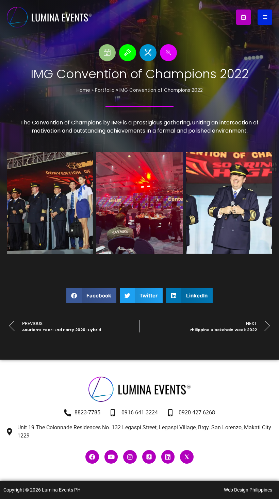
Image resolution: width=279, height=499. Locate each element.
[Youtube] (111, 457)
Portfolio (105, 90)
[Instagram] (130, 457)
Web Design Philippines (248, 490)
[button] (91, 295)
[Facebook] (92, 457)
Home (83, 90)
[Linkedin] (168, 457)
